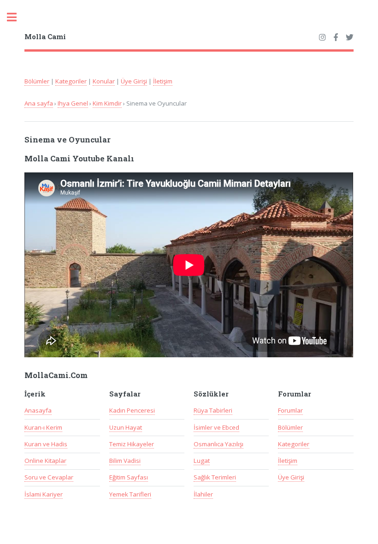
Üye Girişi (134, 81)
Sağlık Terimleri (215, 477)
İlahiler (203, 494)
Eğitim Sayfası (128, 477)
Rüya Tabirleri (213, 410)
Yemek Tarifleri (130, 494)
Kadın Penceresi (132, 410)
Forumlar (290, 410)
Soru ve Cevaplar (48, 477)
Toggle (16, 17)
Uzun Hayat (125, 427)
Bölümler (36, 81)
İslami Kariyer (43, 494)
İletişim (162, 81)
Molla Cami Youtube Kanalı (79, 159)
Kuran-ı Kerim (43, 427)
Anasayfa (38, 410)
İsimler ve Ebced (216, 427)
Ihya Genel (73, 103)
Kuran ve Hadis (45, 444)
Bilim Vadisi (125, 460)
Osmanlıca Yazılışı (218, 444)
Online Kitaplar (45, 460)
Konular (104, 81)
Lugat (202, 460)
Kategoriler (71, 81)
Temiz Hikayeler (131, 444)
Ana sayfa (38, 103)
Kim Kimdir (107, 103)
